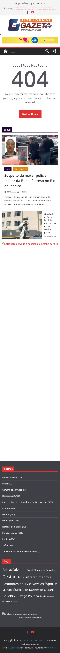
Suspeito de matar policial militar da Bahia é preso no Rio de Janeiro (29, 180)
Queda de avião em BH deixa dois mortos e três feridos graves (50, 223)
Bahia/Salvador (9, 477)
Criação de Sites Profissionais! (30, 618)
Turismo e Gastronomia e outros (18, 551)
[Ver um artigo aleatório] (54, 51)
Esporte (6, 508)
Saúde (5, 545)
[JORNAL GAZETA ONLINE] (5, 51)
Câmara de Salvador (12, 489)
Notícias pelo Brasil (12, 526)
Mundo (5, 514)
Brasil (8, 169)
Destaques (7, 496)
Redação (23, 192)
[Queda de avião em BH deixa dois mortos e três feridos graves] (22, 225)
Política (6, 539)
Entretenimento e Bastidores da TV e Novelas (24, 502)
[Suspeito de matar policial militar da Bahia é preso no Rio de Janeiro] (30, 150)
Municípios (7, 520)
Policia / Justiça (20, 169)
